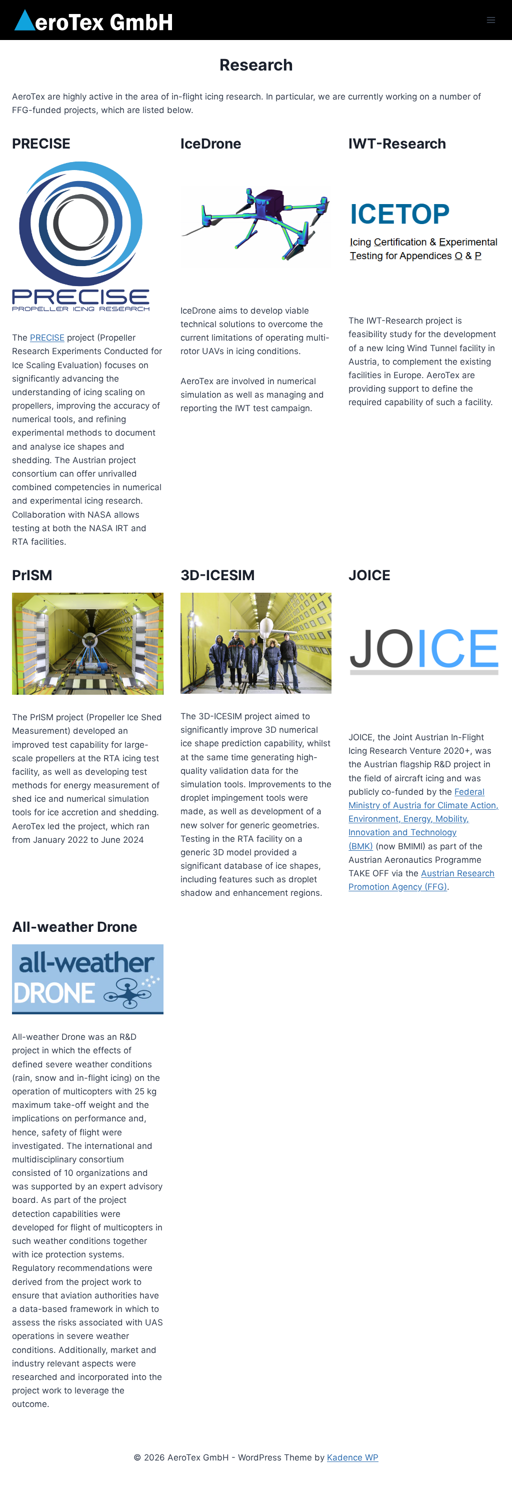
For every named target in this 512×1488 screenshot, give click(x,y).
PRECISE (47, 338)
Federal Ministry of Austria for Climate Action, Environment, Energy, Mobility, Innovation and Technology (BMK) (423, 819)
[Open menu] (491, 20)
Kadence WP (352, 1457)
